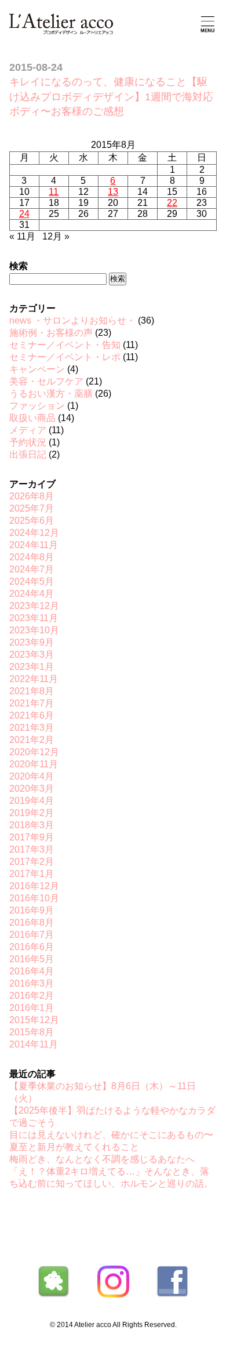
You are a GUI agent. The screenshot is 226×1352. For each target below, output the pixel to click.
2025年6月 (31, 520)
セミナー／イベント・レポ (65, 357)
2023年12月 (34, 606)
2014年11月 (33, 1044)
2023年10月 (34, 630)
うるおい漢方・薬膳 (51, 393)
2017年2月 (31, 862)
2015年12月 (34, 1020)
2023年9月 (31, 642)
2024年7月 (31, 569)
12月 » (56, 236)
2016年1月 (31, 1008)
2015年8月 (31, 1032)
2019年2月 (31, 813)
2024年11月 (33, 545)
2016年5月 (31, 959)
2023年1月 (31, 667)
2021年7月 (31, 703)
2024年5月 (31, 581)
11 (54, 192)
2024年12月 (34, 533)
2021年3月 (31, 728)
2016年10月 (34, 898)
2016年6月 (31, 947)
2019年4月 (31, 801)
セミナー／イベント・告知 (65, 345)
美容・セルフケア (46, 381)
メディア (27, 430)
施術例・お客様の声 (51, 333)
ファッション (37, 406)
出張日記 (27, 454)
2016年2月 (31, 996)
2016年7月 (31, 935)
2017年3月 (31, 849)
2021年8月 (31, 691)
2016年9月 (31, 910)
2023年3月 (31, 654)
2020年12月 (34, 752)
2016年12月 (34, 886)
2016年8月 (31, 922)
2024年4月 (31, 594)
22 (172, 203)
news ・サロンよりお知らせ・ (72, 320)
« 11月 (22, 236)
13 (113, 192)
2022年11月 (33, 679)
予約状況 (27, 442)
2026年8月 (31, 496)
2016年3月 (31, 983)
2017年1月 (31, 874)
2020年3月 (31, 788)
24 (24, 214)
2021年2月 (31, 740)
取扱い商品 (32, 418)
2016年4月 (31, 971)
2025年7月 (31, 508)
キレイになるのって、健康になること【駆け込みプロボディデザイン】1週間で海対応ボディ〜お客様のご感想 (111, 96)
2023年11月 (33, 618)
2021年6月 (31, 715)
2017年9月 (31, 837)
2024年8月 (31, 557)
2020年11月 (33, 764)
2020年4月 (31, 776)
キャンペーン (37, 369)
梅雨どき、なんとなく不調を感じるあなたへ (102, 1159)
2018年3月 (31, 825)
